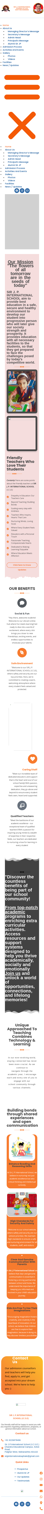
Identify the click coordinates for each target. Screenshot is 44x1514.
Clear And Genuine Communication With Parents (22, 1262)
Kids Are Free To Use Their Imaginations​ (22, 1309)
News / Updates (11, 65)
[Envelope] (27, 190)
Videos (11, 59)
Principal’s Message (18, 40)
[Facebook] (16, 190)
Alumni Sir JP (14, 43)
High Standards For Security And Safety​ (22, 1222)
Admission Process (12, 46)
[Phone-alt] (41, 1509)
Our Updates (23, 1476)
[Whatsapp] (41, 1497)
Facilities (7, 62)
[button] (22, 106)
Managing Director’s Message (23, 31)
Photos (11, 56)
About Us (7, 28)
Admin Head (14, 37)
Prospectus (22, 1469)
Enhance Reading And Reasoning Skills (22, 1165)
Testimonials (23, 1480)
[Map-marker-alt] (41, 1503)
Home (6, 25)
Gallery (6, 53)
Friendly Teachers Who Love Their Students (20, 463)
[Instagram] (22, 190)
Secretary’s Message (19, 34)
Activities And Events (13, 49)
